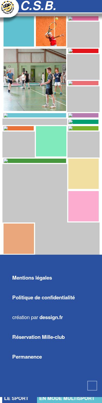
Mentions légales (32, 277)
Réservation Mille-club (38, 336)
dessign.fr (51, 317)
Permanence (27, 356)
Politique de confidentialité (43, 297)
